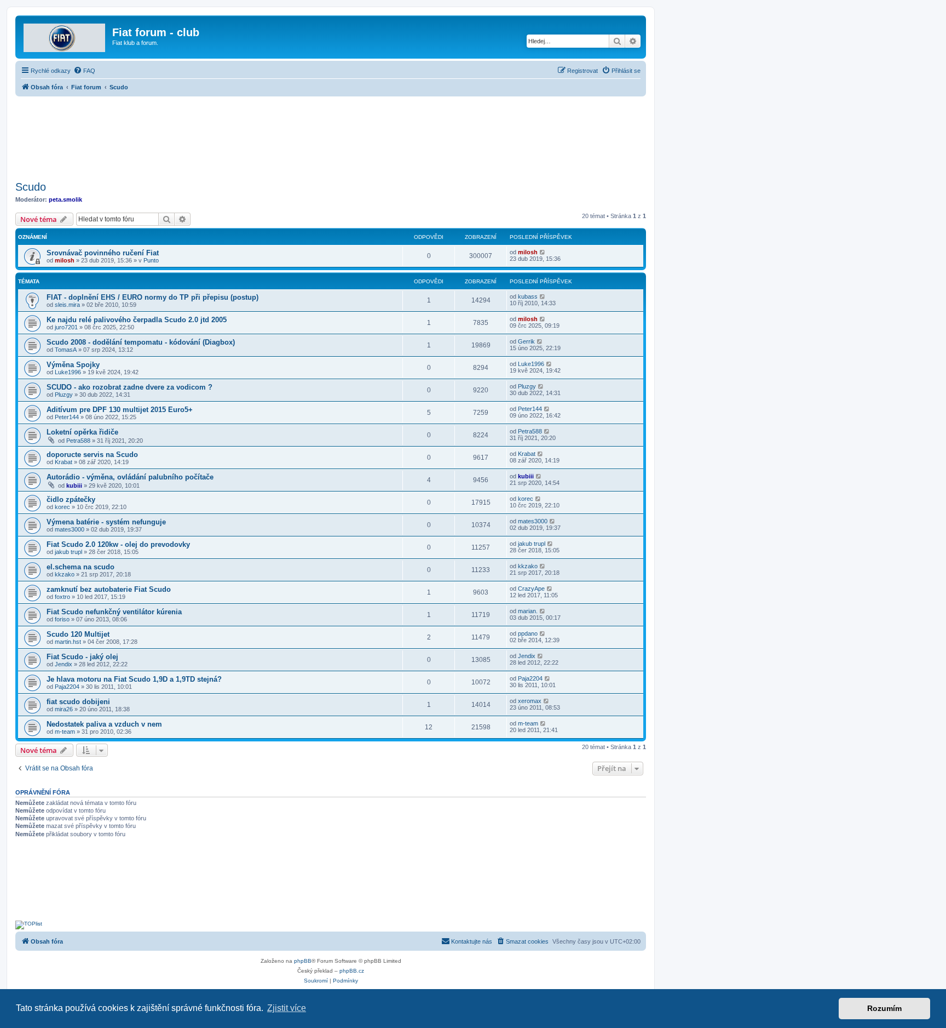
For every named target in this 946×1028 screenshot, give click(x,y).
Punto (151, 260)
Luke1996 (68, 372)
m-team (65, 731)
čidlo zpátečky (71, 499)
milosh (64, 260)
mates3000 (69, 529)
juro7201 (66, 327)
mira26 (64, 709)
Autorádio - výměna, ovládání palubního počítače (130, 477)
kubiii (74, 485)
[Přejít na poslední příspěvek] (542, 252)
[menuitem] (84, 70)
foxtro (62, 596)
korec (62, 507)
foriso (62, 619)
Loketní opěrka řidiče (82, 432)
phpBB (303, 961)
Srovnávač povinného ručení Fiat (103, 253)
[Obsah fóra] (65, 35)
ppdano (528, 633)
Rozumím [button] (884, 1008)
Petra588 (78, 440)
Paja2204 (67, 686)
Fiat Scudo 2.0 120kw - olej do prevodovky (118, 544)
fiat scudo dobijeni (78, 702)
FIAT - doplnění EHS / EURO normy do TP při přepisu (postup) (152, 297)
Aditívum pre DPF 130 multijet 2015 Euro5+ (120, 410)
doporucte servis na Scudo (92, 454)
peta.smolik (65, 199)
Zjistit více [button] (286, 1008)
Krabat (63, 462)
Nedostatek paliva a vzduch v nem (104, 724)
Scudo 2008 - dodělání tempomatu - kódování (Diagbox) (141, 342)
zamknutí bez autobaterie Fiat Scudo (109, 589)
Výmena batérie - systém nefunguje (106, 522)
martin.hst (68, 641)
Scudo (30, 187)
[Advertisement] (330, 135)
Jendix (63, 664)
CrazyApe (531, 588)
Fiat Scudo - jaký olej (82, 657)
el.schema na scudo (80, 567)
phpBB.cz (351, 971)
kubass (528, 296)
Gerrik (526, 341)
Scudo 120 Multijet (78, 634)
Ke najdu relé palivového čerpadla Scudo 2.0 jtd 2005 (137, 320)
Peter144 (67, 417)
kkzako (64, 574)
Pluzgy (64, 394)
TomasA (66, 349)
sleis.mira (67, 304)
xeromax (529, 701)
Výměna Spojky (73, 365)
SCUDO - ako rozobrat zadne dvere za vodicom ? (129, 387)
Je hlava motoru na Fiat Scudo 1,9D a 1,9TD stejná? (134, 679)
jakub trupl (68, 552)
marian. (528, 611)
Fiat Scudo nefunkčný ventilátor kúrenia (114, 612)
